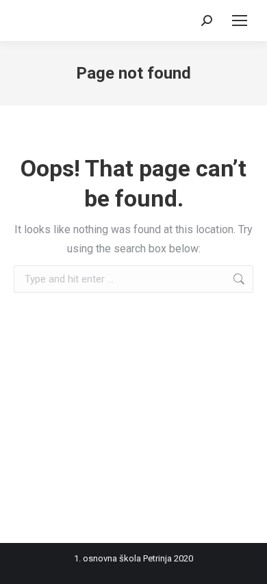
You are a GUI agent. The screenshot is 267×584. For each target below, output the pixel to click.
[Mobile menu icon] (239, 20)
